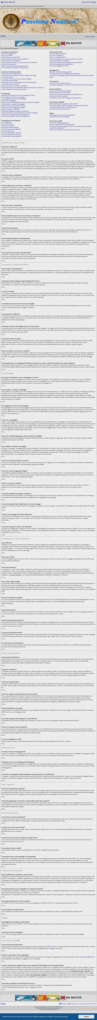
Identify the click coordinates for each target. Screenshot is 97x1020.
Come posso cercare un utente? (58, 96)
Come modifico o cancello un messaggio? (13, 97)
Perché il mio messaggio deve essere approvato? (15, 114)
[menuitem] (5, 2)
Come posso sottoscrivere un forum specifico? (62, 107)
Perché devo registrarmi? (8, 53)
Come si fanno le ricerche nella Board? (60, 91)
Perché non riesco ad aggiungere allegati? (13, 107)
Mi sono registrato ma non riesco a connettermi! (15, 59)
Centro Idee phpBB (85, 957)
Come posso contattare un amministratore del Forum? (64, 130)
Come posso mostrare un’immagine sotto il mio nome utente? (19, 82)
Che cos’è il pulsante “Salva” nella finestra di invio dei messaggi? (19, 113)
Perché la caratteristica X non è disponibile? (61, 124)
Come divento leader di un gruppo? (59, 60)
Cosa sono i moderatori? (56, 55)
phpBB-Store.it (54, 1009)
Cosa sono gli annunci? (7, 131)
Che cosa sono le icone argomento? (11, 136)
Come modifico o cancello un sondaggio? (13, 104)
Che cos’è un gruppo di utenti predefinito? (61, 64)
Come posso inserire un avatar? (10, 84)
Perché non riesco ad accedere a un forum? (13, 106)
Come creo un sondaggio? (8, 100)
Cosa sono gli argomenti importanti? (11, 133)
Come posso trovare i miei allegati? (59, 117)
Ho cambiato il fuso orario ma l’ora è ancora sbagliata (16, 79)
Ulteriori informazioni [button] (61, 1016)
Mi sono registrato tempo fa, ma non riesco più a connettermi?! (19, 62)
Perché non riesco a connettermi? (11, 60)
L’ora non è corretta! (7, 77)
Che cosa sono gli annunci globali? (11, 129)
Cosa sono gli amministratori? (57, 53)
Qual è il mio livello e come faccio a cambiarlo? (14, 86)
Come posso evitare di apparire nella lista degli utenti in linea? (19, 75)
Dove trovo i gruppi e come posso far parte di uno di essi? (65, 59)
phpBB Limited (50, 946)
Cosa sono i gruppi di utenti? (57, 57)
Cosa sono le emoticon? (8, 126)
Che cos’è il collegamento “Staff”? (59, 66)
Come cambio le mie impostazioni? (11, 73)
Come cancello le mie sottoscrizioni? (59, 109)
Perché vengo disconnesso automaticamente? (14, 66)
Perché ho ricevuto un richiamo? (10, 109)
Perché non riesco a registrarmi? (10, 57)
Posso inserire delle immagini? (10, 127)
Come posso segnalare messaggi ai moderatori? (15, 111)
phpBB (42, 1007)
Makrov (59, 1008)
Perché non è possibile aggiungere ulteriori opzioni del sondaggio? (20, 102)
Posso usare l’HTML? (7, 124)
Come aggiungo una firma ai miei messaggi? (13, 99)
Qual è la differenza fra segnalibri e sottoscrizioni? (63, 104)
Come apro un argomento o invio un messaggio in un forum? (18, 95)
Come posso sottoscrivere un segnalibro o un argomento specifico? (68, 105)
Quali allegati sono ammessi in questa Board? (62, 115)
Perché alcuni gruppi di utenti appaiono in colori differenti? (66, 62)
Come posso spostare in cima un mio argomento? (15, 116)
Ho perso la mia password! (9, 64)
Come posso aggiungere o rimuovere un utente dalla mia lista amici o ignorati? (71, 85)
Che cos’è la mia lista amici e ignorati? (60, 83)
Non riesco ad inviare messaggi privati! (60, 72)
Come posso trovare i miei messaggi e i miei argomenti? (65, 98)
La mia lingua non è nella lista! (9, 80)
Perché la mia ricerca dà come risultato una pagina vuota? (65, 94)
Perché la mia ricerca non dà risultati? (60, 92)
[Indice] (13, 15)
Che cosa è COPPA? (7, 55)
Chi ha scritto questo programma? (59, 123)
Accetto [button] (86, 1016)
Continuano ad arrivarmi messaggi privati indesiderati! (64, 73)
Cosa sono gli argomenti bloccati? (11, 134)
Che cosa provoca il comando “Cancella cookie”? (15, 67)
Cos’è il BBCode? (6, 122)
